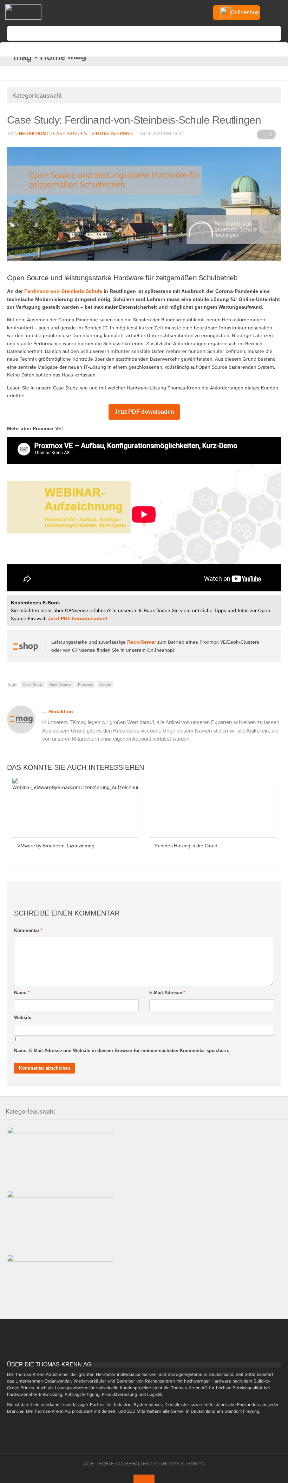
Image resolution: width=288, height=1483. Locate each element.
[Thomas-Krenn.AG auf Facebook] (233, 57)
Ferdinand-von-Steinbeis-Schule (63, 291)
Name (22, 992)
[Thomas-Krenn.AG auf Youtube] (245, 57)
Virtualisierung (112, 133)
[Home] (23, 12)
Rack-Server (141, 642)
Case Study (32, 684)
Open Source (60, 684)
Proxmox (85, 684)
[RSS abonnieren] (257, 57)
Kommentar (28, 930)
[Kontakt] (222, 57)
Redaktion (32, 133)
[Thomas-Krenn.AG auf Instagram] (280, 57)
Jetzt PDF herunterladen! (77, 618)
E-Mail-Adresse (167, 992)
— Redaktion (57, 711)
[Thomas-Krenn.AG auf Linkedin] (268, 57)
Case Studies (70, 133)
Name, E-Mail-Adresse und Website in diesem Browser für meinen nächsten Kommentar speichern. (121, 1050)
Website (22, 1017)
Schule (105, 684)
